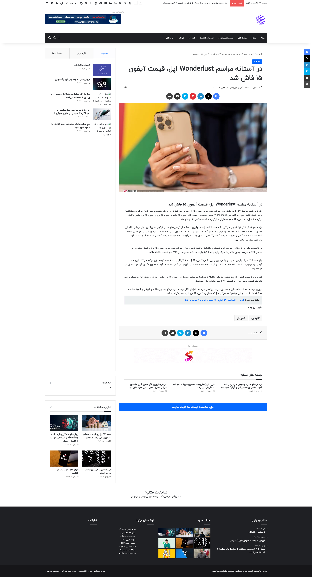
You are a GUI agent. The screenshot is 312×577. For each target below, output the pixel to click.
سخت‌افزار (242, 37)
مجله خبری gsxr (127, 543)
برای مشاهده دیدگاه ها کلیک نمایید (193, 407)
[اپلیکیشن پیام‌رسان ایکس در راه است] (96, 458)
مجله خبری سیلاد (127, 549)
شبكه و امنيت (207, 37)
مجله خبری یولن (127, 536)
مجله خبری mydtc (127, 546)
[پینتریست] (193, 96)
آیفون (254, 318)
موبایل (240, 318)
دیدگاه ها (57, 53)
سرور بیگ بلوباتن (68, 571)
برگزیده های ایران (127, 532)
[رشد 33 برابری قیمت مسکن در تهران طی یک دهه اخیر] (96, 423)
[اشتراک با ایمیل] (177, 96)
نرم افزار (169, 37)
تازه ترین (81, 53)
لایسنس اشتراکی (82, 65)
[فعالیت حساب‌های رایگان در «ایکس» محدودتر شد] (184, 553)
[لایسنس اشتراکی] (102, 70)
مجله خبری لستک (128, 539)
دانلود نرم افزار (193, 346)
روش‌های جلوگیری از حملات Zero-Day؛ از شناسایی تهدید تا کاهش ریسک (64, 438)
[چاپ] (169, 96)
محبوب (104, 53)
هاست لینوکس (118, 12)
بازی (254, 37)
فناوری (192, 37)
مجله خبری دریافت (127, 553)
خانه (263, 37)
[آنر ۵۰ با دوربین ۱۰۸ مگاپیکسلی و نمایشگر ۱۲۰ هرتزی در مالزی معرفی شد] (102, 114)
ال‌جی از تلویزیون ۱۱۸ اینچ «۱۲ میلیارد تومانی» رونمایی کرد (214, 300)
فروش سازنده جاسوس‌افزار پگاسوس (72, 79)
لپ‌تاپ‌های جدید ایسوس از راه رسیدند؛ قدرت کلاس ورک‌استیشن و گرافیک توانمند (241, 386)
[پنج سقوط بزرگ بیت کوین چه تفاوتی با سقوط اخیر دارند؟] (102, 244)
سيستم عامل (226, 37)
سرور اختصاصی (85, 571)
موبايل (181, 37)
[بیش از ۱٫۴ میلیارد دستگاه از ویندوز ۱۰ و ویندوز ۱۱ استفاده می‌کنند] (102, 99)
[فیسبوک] (216, 96)
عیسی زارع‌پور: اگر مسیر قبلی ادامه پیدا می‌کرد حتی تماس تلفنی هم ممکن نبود (147, 386)
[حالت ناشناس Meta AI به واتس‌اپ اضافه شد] (166, 543)
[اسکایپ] (185, 96)
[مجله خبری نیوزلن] (261, 20)
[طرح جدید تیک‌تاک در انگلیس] (64, 458)
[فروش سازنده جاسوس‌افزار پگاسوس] (102, 84)
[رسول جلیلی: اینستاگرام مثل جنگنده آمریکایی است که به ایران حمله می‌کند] (202, 553)
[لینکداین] (200, 96)
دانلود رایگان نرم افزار (173, 496)
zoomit (250, 54)
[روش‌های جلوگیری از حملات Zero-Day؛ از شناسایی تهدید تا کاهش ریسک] (64, 423)
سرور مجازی (241, 571)
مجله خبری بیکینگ (127, 529)
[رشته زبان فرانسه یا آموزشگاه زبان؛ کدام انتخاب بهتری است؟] (202, 532)
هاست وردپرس (52, 571)
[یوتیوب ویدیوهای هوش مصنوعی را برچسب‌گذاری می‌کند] (166, 553)
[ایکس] (208, 96)
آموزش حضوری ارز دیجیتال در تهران (146, 496)
